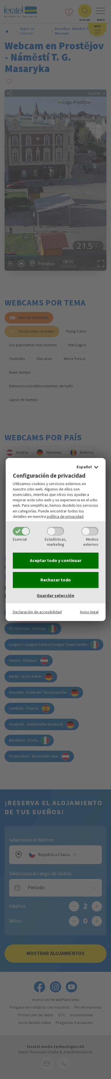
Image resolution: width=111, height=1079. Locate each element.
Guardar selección (55, 596)
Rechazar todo (55, 580)
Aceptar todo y (55, 560)
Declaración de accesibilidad (37, 612)
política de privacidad (65, 517)
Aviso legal (89, 612)
